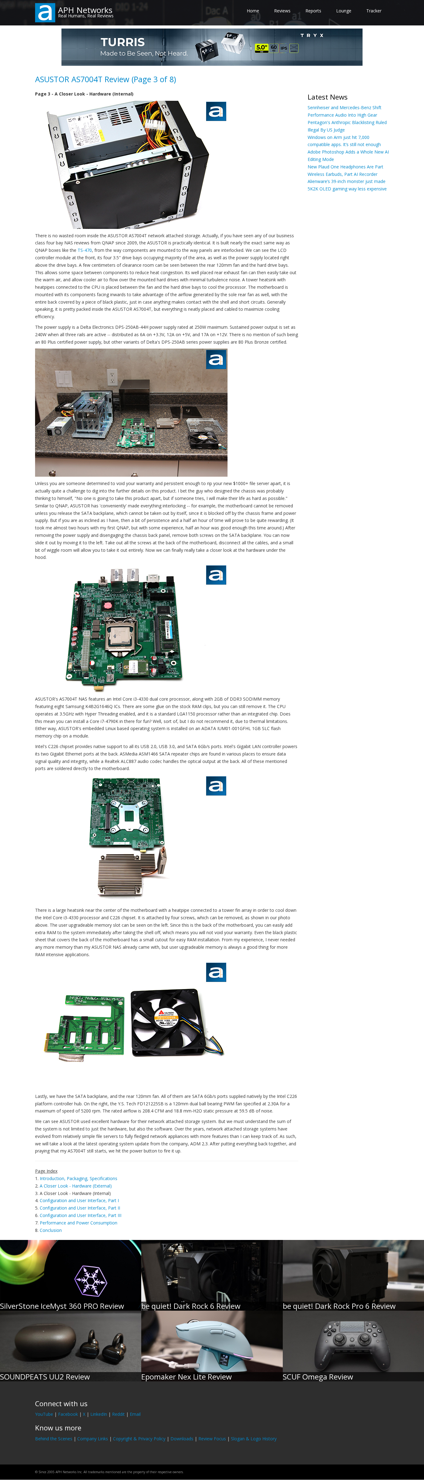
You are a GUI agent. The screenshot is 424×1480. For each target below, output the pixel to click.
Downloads (181, 1439)
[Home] (45, 12)
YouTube (44, 1414)
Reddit (118, 1414)
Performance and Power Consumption (78, 1223)
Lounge (343, 11)
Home (253, 11)
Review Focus (212, 1439)
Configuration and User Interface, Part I (79, 1200)
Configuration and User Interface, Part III (80, 1215)
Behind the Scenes (53, 1439)
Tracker (373, 11)
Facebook (68, 1414)
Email (135, 1414)
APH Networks (85, 10)
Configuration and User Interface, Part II (80, 1208)
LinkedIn (98, 1414)
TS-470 (85, 250)
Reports (313, 11)
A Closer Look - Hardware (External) (76, 1186)
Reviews (282, 11)
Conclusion (51, 1230)
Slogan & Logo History (254, 1439)
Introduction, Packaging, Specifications (78, 1178)
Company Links (92, 1439)
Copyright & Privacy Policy (139, 1439)
